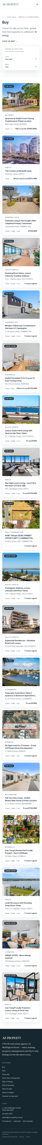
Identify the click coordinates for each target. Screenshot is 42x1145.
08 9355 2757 (7, 1114)
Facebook (6, 1121)
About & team (7, 1089)
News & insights (8, 1092)
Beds (7, 64)
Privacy (21, 1137)
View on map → (10, 41)
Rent (4, 1071)
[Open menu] (37, 4)
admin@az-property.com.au (12, 1117)
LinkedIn (17, 1121)
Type (7, 56)
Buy (3, 1067)
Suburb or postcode (14, 49)
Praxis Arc (14, 1137)
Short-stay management (11, 1078)
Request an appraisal (10, 1096)
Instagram (28, 1121)
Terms (28, 1137)
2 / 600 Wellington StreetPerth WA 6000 (11, 1109)
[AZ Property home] (10, 4)
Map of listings (7, 1082)
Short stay (6, 1074)
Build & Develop (8, 1085)
